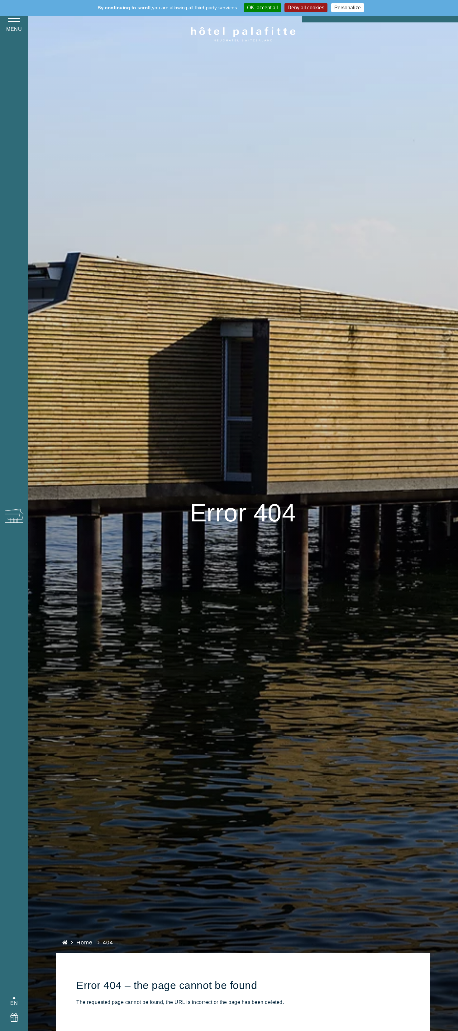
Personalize (347, 7)
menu (14, 29)
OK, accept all (262, 7)
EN (14, 1003)
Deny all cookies (306, 7)
